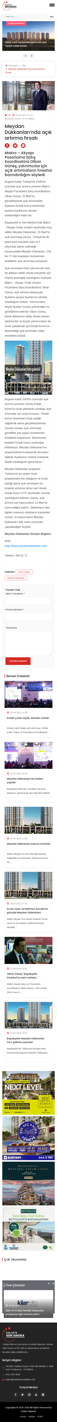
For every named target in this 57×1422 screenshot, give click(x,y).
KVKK (40, 1416)
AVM (10, 23)
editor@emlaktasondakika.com (20, 1379)
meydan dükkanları (15, 578)
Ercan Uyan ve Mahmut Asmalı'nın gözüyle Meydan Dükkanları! (27, 910)
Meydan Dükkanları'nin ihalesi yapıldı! (25, 780)
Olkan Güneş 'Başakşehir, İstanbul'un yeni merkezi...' (23, 975)
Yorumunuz (11, 627)
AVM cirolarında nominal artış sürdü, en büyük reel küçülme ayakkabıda (27, 44)
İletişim (32, 1416)
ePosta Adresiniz (14, 609)
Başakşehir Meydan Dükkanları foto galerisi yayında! (25, 1040)
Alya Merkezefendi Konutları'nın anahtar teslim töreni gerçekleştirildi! (28, 1312)
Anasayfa (13, 65)
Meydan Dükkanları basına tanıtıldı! (28, 844)
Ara (52, 16)
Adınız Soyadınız (15, 593)
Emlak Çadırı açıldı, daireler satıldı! (28, 718)
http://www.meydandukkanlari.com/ (26, 545)
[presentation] (25, 55)
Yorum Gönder (18, 661)
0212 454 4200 (13, 1374)
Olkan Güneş (24, 572)
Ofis (23, 65)
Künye (23, 1416)
